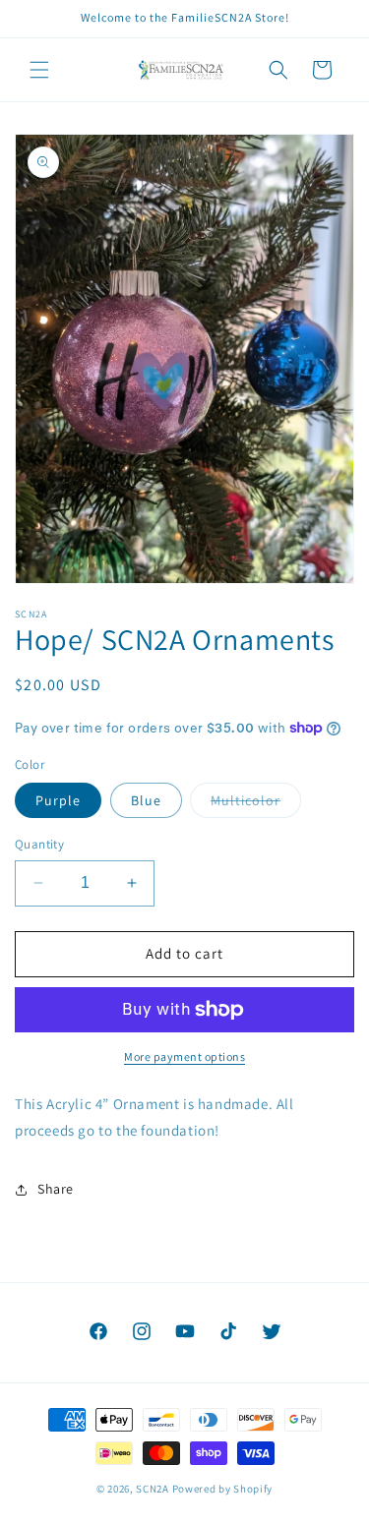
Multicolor (256, 804)
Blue (146, 800)
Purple (58, 800)
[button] (39, 69)
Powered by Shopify (223, 1488)
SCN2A (153, 1488)
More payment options (184, 1056)
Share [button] (55, 1189)
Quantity (39, 844)
